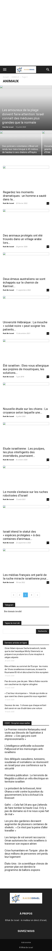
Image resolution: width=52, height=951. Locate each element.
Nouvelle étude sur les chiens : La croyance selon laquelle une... (25, 410)
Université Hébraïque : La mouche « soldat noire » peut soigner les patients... (25, 326)
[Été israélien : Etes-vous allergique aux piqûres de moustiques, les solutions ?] (26, 350)
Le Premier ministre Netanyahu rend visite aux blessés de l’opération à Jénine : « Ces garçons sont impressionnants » (25, 734)
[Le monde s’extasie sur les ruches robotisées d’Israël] (26, 476)
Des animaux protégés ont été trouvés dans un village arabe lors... (22, 239)
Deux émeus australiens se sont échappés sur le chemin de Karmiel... (24, 282)
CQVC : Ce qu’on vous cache (17, 723)
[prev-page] (13, 595)
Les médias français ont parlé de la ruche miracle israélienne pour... (25, 576)
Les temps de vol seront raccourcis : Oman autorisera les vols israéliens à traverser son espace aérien (26, 840)
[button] (4, 69)
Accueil (6, 77)
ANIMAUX (15, 77)
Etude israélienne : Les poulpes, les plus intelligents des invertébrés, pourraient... (24, 452)
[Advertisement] (26, 38)
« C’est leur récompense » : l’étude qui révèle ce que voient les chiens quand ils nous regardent (26, 694)
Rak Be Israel (8, 127)
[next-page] (37, 595)
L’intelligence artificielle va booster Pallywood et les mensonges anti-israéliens (24, 749)
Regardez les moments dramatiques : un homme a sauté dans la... (24, 195)
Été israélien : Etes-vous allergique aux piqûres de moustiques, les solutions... (26, 369)
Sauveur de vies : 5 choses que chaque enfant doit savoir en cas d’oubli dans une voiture (25, 706)
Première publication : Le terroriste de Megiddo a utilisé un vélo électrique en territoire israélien (26, 778)
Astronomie (26, 942)
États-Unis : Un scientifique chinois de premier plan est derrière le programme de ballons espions (26, 866)
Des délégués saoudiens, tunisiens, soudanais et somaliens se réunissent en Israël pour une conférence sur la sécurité (26, 763)
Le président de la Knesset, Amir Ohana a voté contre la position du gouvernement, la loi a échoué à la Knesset (24, 793)
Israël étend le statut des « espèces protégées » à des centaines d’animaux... (21, 535)
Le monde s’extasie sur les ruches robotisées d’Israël (25, 493)
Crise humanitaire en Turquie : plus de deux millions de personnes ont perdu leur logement (26, 853)
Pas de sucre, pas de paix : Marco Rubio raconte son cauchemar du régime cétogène (26, 682)
